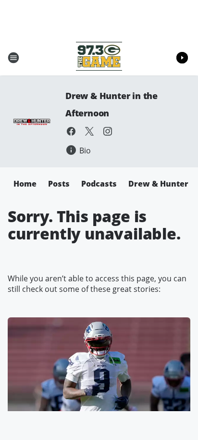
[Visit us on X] (89, 131)
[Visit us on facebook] (71, 131)
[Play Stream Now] (182, 57)
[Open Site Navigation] (13, 57)
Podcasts (99, 183)
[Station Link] (99, 57)
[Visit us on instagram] (107, 131)
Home (25, 183)
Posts (59, 183)
